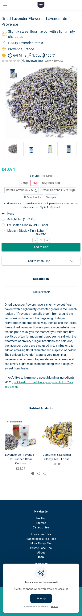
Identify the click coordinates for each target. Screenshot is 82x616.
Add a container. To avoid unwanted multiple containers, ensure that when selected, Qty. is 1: (41, 205)
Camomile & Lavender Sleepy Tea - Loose (57, 457)
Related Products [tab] (41, 408)
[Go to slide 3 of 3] (44, 473)
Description (41, 279)
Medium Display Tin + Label (25, 230)
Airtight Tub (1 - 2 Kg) (21, 219)
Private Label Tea (41, 548)
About (41, 552)
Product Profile (41, 292)
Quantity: (41, 233)
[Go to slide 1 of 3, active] (32, 473)
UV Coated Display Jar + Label (27, 225)
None (10, 213)
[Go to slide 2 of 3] (38, 473)
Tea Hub (41, 518)
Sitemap (41, 523)
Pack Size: (41, 175)
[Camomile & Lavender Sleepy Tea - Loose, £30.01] (57, 434)
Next (72, 442)
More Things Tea (41, 543)
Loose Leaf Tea (41, 534)
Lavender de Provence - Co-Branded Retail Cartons (20, 459)
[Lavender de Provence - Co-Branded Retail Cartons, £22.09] (20, 434)
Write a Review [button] (54, 61)
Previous (5, 442)
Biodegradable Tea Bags (41, 539)
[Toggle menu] (5, 5)
